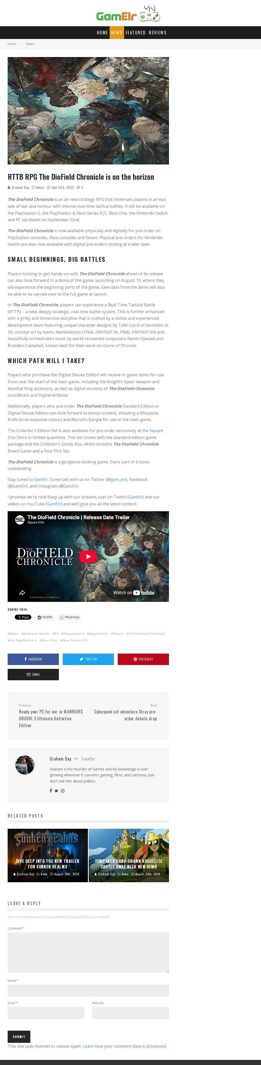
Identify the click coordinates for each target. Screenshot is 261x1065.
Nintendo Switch (36, 633)
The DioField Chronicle (146, 633)
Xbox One (49, 640)
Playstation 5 (74, 633)
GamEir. (41, 479)
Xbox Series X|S (74, 640)
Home (102, 33)
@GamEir (17, 486)
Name (13, 980)
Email (13, 1003)
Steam (118, 633)
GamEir (135, 497)
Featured (136, 33)
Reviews (158, 33)
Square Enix (98, 633)
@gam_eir (116, 479)
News (117, 33)
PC (57, 633)
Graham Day (19, 187)
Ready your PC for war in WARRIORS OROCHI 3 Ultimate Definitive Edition (51, 715)
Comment (16, 928)
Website (98, 1003)
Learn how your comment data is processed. (125, 1046)
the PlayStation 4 (23, 640)
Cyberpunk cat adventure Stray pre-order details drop (125, 712)
